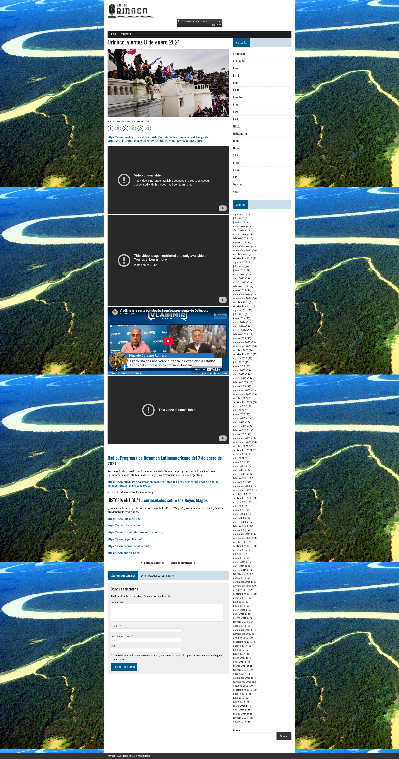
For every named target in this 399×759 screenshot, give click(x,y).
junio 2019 (239, 558)
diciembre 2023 (241, 342)
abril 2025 (239, 278)
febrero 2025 (240, 286)
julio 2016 (238, 697)
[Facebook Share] (110, 128)
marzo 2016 (240, 713)
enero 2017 (239, 673)
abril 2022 (239, 422)
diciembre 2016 (241, 677)
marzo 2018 (240, 617)
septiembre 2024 (242, 306)
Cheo (127, 121)
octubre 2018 (240, 590)
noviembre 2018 (242, 586)
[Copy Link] (140, 128)
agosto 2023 (240, 358)
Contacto (126, 34)
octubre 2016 (240, 685)
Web (113, 645)
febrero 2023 (240, 382)
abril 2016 (239, 709)
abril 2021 (239, 470)
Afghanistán (239, 54)
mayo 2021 (239, 466)
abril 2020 (239, 518)
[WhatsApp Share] (133, 128)
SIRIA (235, 155)
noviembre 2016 (242, 681)
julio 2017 (238, 649)
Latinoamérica (240, 133)
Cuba (235, 104)
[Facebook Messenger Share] (118, 128)
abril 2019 (239, 566)
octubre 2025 (240, 254)
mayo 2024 (239, 322)
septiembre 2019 (242, 546)
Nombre (115, 626)
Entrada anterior (154, 562)
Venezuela (237, 184)
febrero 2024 (240, 334)
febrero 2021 (240, 478)
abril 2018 (239, 613)
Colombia (237, 97)
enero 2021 (239, 482)
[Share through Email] (148, 128)
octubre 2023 (240, 350)
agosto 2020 (240, 502)
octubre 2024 (240, 302)
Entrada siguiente (181, 562)
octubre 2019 (240, 542)
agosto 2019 (240, 550)
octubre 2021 (240, 446)
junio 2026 (239, 222)
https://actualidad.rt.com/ (124, 525)
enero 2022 (239, 434)
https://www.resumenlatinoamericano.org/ (135, 532)
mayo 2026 (239, 226)
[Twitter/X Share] (125, 128)
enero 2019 (239, 578)
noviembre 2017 (242, 633)
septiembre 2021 (242, 450)
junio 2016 (239, 701)
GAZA (235, 112)
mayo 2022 (239, 418)
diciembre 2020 (241, 486)
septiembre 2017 (242, 641)
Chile (235, 83)
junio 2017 (239, 653)
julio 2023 (238, 362)
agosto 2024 (240, 310)
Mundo (236, 148)
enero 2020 (239, 530)
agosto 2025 (240, 262)
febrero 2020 (240, 526)
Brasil (236, 75)
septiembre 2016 (242, 689)
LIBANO (236, 141)
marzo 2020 (240, 522)
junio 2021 (239, 462)
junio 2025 (239, 270)
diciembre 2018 (241, 581)
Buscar (237, 730)
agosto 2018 (240, 598)
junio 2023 (239, 366)
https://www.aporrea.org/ (124, 553)
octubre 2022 (240, 398)
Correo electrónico (121, 636)
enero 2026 (239, 242)
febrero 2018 (240, 621)
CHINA (236, 90)
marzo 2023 (240, 378)
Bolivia (236, 68)
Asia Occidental (240, 61)
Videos (236, 192)
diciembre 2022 (241, 390)
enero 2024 (239, 338)
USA (235, 177)
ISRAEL (236, 126)
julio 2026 (238, 218)
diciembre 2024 (241, 294)
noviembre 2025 (242, 250)
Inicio (113, 34)
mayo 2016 (239, 705)
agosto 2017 (240, 645)
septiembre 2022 (242, 402)
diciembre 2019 (241, 534)
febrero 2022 (240, 430)
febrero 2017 (240, 669)
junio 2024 (239, 318)
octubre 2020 (240, 494)
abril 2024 (239, 326)
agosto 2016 (240, 693)
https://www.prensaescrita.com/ (128, 546)
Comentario (117, 602)
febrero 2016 (240, 717)
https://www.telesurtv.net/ (124, 518)
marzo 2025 (240, 282)
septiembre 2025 (242, 258)
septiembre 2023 (242, 354)
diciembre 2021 (241, 438)
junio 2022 (239, 414)
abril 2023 (239, 374)
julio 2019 (238, 554)
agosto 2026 (240, 214)
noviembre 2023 (242, 346)
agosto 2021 (240, 454)
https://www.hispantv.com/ (125, 539)
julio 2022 (238, 410)
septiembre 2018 (242, 593)
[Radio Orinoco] (199, 11)
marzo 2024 (240, 330)
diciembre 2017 (241, 630)
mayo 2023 (239, 370)
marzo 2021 (240, 474)
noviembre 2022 (242, 394)
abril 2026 (239, 230)
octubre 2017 (240, 637)
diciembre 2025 (241, 246)
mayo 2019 (239, 562)
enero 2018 (239, 625)
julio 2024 (238, 314)
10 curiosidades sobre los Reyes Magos (173, 500)
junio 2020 (239, 510)
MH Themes (145, 755)
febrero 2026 (240, 238)
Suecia (236, 163)
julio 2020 (238, 506)
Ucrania (236, 170)
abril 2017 (239, 661)
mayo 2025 (239, 274)
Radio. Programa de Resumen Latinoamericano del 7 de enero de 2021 (165, 461)
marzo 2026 (240, 234)
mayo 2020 (239, 514)
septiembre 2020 (242, 498)
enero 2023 (239, 386)
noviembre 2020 (242, 490)
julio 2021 (238, 458)
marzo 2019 (240, 570)
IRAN (235, 119)
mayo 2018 (239, 610)
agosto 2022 (240, 406)
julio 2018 (238, 601)
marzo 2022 (240, 426)
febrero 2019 (240, 573)
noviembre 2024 (242, 298)
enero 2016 (239, 721)
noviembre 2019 (242, 538)
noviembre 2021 (242, 442)
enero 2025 (239, 290)
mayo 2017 (239, 657)
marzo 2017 (240, 665)
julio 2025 (238, 266)
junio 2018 (239, 605)
